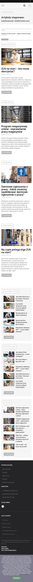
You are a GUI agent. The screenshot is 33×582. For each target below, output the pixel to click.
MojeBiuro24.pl (6, 527)
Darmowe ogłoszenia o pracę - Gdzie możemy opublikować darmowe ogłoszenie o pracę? (14, 190)
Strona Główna (4, 12)
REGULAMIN (4, 548)
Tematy (11, 12)
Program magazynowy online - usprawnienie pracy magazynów (14, 129)
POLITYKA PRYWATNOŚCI (8, 550)
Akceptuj (16, 578)
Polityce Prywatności (24, 574)
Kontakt (4, 547)
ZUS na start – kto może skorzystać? (15, 70)
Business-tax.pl (6, 523)
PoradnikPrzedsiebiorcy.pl (9, 530)
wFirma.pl (5, 520)
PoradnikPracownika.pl (8, 534)
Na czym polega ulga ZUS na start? (16, 251)
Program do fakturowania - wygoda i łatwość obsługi (16, 33)
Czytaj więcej (6, 92)
